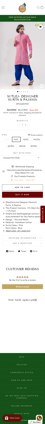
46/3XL (11, 146)
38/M (7, 139)
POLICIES (22, 365)
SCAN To (22, 388)
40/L (16, 139)
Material (10, 222)
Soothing (21, 213)
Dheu (8, 202)
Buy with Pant (23, 153)
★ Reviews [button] (43, 214)
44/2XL (36, 139)
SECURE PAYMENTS (22, 406)
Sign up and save (22, 380)
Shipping (27, 113)
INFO (22, 357)
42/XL (26, 139)
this (26, 216)
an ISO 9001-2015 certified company (22, 397)
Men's (33, 208)
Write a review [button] (22, 286)
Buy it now (22, 195)
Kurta (8, 205)
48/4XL (22, 146)
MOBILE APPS (22, 413)
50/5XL (33, 146)
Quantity (22, 121)
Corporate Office (21, 372)
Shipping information (22, 238)
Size (22, 135)
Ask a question (22, 243)
